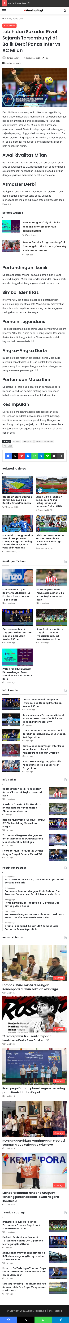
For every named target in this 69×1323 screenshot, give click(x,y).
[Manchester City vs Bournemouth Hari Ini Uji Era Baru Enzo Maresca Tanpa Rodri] (17, 577)
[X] (15, 456)
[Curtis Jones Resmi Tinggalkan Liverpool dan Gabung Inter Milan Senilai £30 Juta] (17, 617)
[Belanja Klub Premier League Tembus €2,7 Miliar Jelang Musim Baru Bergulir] (58, 824)
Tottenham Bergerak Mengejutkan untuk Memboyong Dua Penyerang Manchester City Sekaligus (22, 839)
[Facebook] (8, 456)
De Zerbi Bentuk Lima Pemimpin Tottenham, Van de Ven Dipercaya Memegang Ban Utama (22, 1241)
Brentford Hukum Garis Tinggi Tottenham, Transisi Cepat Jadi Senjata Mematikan (49, 634)
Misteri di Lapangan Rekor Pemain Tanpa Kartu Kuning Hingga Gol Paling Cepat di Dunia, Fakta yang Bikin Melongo (17, 541)
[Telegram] (41, 456)
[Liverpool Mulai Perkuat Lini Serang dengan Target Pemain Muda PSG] (58, 855)
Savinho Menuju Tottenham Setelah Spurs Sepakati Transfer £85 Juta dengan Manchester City (43, 718)
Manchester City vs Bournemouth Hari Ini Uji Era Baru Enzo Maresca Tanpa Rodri (16, 594)
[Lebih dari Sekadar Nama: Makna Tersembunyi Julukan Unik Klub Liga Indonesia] (51, 523)
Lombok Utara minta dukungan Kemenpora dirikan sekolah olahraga (30, 987)
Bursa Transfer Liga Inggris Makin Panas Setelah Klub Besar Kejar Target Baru (41, 765)
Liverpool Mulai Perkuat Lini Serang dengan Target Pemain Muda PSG (22, 852)
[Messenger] (28, 456)
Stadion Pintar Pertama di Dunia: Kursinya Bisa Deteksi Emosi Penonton (17, 500)
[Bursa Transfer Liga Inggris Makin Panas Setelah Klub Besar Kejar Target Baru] (11, 766)
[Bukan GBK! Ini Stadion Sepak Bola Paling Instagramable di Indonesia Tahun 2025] (51, 485)
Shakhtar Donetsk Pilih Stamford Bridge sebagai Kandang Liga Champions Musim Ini (21, 808)
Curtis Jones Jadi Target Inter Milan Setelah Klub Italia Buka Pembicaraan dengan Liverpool (43, 749)
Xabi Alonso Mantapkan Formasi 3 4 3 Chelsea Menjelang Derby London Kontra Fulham (23, 1256)
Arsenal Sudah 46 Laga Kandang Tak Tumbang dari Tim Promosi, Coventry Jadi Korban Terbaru (44, 246)
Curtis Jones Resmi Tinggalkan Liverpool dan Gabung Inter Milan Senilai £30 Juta (17, 634)
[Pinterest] (21, 456)
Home (7, 18)
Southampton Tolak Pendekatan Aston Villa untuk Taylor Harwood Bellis (50, 594)
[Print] (60, 456)
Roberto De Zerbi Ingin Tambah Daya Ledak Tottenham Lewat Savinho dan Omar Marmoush (24, 1272)
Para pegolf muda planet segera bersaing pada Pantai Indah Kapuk (33, 1090)
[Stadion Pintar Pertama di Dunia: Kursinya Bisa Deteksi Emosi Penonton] (17, 485)
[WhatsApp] (34, 456)
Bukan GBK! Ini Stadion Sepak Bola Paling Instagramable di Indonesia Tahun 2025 (49, 501)
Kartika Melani (13, 58)
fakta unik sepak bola (44, 441)
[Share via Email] (54, 456)
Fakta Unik (18, 18)
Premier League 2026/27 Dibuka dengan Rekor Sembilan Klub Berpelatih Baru (41, 227)
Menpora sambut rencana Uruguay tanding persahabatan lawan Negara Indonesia (30, 1197)
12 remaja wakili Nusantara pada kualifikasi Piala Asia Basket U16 (27, 1038)
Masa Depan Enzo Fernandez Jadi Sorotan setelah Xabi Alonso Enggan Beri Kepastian (44, 734)
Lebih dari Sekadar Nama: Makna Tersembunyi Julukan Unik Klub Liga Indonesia (51, 540)
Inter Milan (8, 446)
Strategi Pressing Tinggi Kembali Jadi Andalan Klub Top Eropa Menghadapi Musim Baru (24, 1287)
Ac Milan (16, 441)
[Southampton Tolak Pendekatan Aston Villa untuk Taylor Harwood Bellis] (51, 577)
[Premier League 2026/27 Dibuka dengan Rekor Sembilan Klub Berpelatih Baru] (11, 226)
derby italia (27, 441)
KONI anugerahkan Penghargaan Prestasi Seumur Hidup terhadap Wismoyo (33, 1143)
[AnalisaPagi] (34, 10)
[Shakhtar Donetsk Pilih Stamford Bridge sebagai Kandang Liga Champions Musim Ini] (58, 809)
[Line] (47, 456)
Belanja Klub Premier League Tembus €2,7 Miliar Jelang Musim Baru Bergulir (24, 823)
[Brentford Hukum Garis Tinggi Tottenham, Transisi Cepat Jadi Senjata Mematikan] (51, 617)
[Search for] (65, 11)
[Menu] (4, 11)
